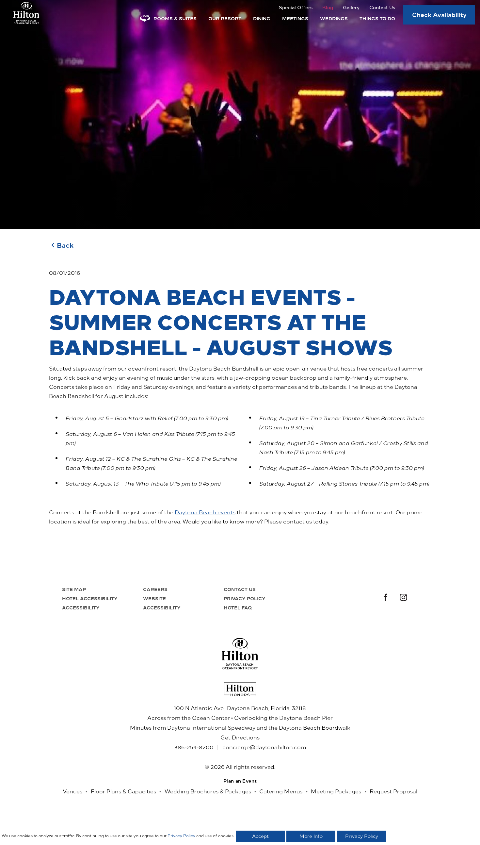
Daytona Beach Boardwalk (314, 727)
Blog (327, 7)
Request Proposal (393, 791)
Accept (260, 836)
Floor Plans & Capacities (123, 791)
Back (65, 245)
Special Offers (295, 7)
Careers (155, 589)
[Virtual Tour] (145, 18)
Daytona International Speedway (211, 727)
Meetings (295, 18)
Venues (72, 791)
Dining (261, 18)
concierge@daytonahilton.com (264, 747)
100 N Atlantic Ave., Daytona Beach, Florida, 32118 (240, 707)
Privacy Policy (244, 598)
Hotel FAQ (238, 607)
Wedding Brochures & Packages (208, 791)
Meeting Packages (336, 791)
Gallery (351, 7)
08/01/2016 (64, 272)
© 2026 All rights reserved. (240, 766)
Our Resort (224, 18)
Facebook (384, 598)
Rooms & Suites (175, 18)
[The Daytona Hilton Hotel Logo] (240, 654)
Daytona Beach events (205, 512)
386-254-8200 (194, 747)
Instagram (403, 598)
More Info (311, 836)
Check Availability (439, 14)
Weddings (334, 18)
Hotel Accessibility (90, 598)
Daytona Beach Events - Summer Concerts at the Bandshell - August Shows (220, 321)
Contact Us (382, 7)
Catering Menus (280, 791)
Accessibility (81, 607)
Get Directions (240, 737)
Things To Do (377, 18)
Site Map (74, 589)
